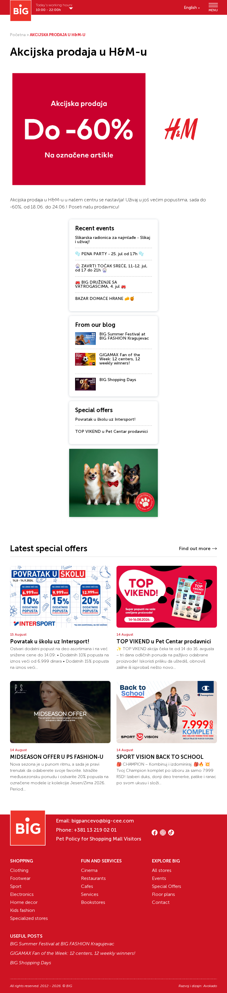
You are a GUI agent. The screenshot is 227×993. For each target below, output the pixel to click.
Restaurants (93, 878)
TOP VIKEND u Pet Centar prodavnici (111, 431)
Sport (16, 886)
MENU (213, 10)
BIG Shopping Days (117, 379)
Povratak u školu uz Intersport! (105, 419)
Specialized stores (29, 918)
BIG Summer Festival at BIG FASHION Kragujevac (124, 336)
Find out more (194, 548)
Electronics (22, 894)
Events (159, 878)
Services (89, 894)
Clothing (19, 870)
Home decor (24, 902)
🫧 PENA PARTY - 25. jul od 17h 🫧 (109, 253)
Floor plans (163, 894)
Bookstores (93, 902)
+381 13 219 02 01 (95, 830)
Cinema (89, 870)
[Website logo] (20, 10)
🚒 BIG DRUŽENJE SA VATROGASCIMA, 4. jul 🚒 (100, 284)
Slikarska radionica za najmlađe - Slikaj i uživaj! (112, 239)
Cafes (87, 886)
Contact (161, 902)
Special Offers (166, 886)
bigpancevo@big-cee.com (103, 821)
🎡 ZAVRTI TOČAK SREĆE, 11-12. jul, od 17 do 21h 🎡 (111, 268)
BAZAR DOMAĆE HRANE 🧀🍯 (104, 298)
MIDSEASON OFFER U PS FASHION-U (56, 757)
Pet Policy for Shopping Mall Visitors (98, 839)
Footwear (20, 878)
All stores (161, 870)
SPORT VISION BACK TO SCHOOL (160, 757)
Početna (18, 35)
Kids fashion (22, 910)
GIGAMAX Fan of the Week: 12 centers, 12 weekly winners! (119, 359)
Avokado (210, 986)
